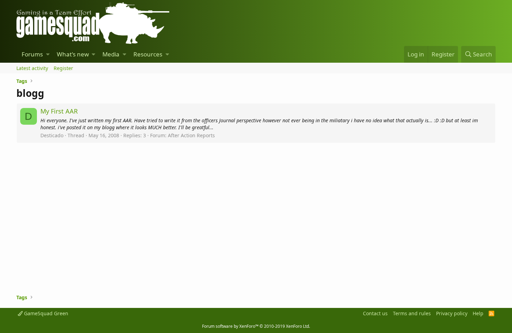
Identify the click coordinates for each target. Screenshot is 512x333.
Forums (32, 54)
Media (110, 54)
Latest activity (32, 68)
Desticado (51, 135)
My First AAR (59, 111)
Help (478, 313)
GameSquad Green (45, 313)
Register (63, 68)
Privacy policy (451, 313)
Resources (147, 54)
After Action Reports (191, 135)
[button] (48, 54)
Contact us (375, 313)
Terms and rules (412, 313)
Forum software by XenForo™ (256, 326)
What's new (73, 54)
